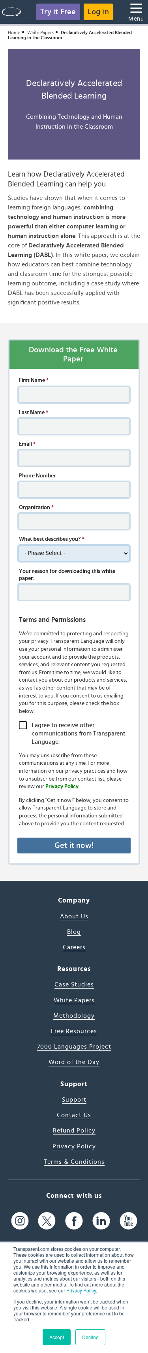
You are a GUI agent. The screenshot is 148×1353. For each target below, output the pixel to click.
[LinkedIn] (101, 1220)
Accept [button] (56, 1337)
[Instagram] (20, 1220)
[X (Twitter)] (47, 1220)
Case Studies (74, 984)
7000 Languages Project (74, 1046)
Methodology (74, 1016)
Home (14, 32)
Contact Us (74, 1115)
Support (74, 1099)
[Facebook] (74, 1220)
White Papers (40, 32)
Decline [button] (90, 1337)
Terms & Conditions (74, 1162)
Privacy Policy (81, 1290)
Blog (74, 932)
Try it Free (58, 12)
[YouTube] (128, 1220)
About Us (74, 916)
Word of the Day (74, 1062)
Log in (98, 12)
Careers (74, 947)
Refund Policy (74, 1130)
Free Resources (74, 1031)
